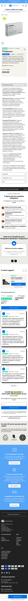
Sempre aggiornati (14, 485)
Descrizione (5, 54)
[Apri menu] (2, 5)
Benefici (13, 54)
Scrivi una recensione (14, 307)
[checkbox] (1, 412)
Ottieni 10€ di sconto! (14, 407)
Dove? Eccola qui (14, 462)
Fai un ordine (14, 505)
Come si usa (20, 54)
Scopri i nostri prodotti (13, 514)
